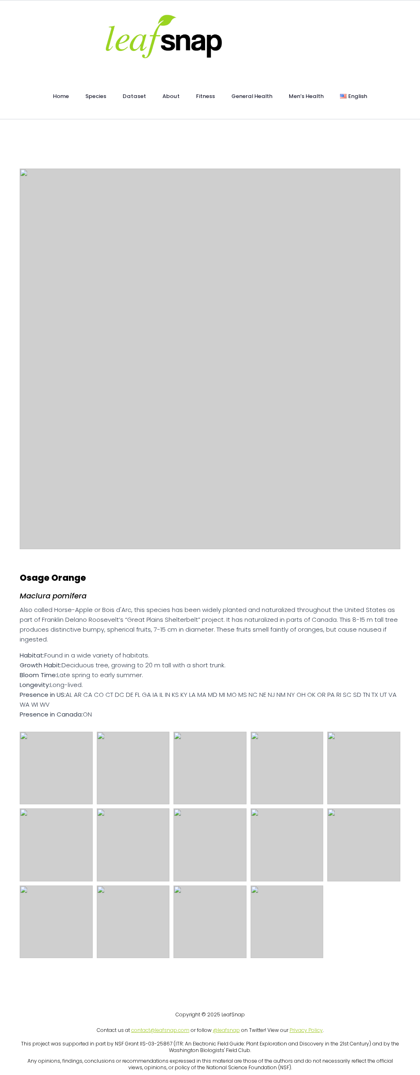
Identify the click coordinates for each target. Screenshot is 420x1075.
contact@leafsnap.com (160, 1030)
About (171, 96)
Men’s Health (306, 96)
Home (61, 96)
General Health (251, 96)
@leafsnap (226, 1030)
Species (95, 96)
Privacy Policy (306, 1030)
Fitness (205, 96)
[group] (210, 359)
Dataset (134, 96)
